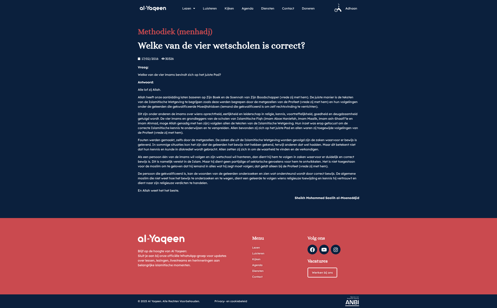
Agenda (247, 8)
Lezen (186, 8)
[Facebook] (312, 249)
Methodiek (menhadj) (175, 31)
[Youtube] (324, 249)
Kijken (229, 8)
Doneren (308, 8)
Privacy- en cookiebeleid (231, 301)
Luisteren (210, 8)
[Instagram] (336, 249)
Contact (288, 8)
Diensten (267, 8)
